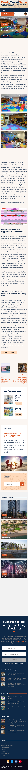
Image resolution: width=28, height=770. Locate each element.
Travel (13, 352)
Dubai (5, 352)
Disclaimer (4, 749)
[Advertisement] (7, 45)
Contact (3, 755)
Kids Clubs (4, 24)
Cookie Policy (5, 747)
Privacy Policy (19, 663)
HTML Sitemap (5, 753)
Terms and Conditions (7, 745)
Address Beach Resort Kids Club (19, 410)
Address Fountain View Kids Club (18, 398)
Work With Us (5, 751)
